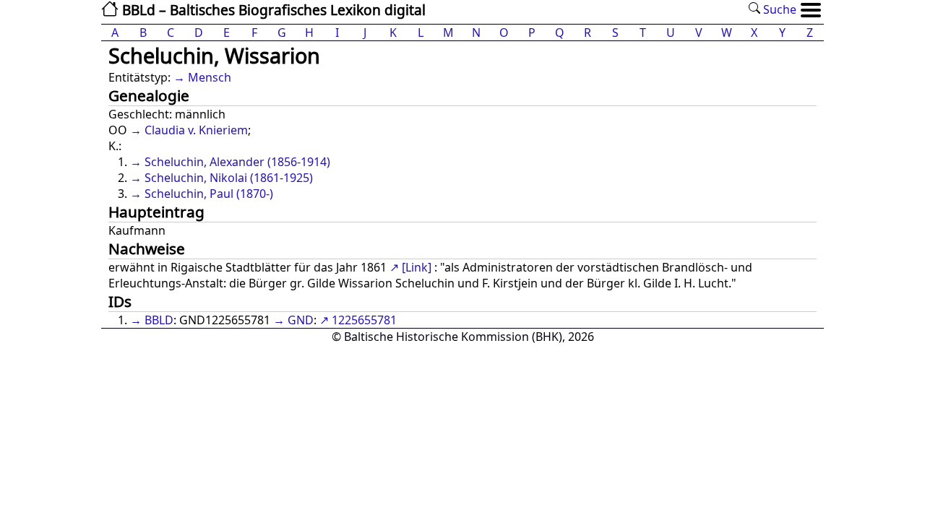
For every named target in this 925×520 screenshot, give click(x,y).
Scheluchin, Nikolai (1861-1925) (229, 178)
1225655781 (364, 320)
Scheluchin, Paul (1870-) (209, 194)
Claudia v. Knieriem (196, 130)
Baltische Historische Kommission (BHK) (453, 336)
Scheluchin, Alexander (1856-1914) (237, 162)
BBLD (159, 320)
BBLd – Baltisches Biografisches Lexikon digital (272, 10)
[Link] (416, 267)
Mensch (209, 77)
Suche (778, 9)
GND (301, 320)
